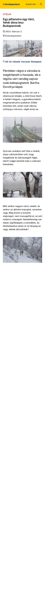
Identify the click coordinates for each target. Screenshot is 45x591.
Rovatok (31, 4)
